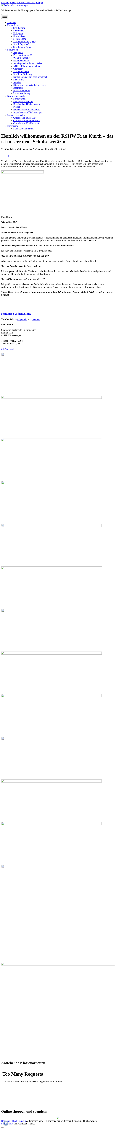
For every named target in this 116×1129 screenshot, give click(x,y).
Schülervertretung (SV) (24, 41)
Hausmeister (19, 36)
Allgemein (18, 52)
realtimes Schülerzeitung (16, 313)
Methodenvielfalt (21, 60)
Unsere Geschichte (16, 115)
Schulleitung (19, 28)
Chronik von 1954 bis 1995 (26, 120)
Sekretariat (18, 30)
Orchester (18, 68)
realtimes (36, 319)
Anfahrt (17, 82)
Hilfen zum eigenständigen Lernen (29, 85)
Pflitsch (16, 107)
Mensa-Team (19, 39)
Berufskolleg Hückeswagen (26, 104)
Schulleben (12, 49)
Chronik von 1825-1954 (24, 117)
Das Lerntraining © (22, 55)
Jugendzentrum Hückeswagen (27, 112)
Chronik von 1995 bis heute (26, 123)
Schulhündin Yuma (22, 47)
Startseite (11, 22)
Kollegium (18, 33)
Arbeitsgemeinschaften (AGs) (27, 63)
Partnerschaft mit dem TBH (26, 109)
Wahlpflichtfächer (21, 58)
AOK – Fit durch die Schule (26, 66)
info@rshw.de (8, 349)
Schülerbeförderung (22, 74)
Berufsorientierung (22, 90)
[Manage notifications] (5, 1123)
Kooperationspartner (17, 96)
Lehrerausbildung (21, 93)
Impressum (12, 126)
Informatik (18, 88)
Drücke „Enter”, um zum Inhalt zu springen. (22, 2)
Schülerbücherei (21, 71)
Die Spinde (18, 79)
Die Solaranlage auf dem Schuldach (30, 77)
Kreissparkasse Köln (23, 101)
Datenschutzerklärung (23, 128)
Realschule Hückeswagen (13, 1121)
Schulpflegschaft (21, 44)
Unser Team (13, 25)
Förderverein (19, 98)
